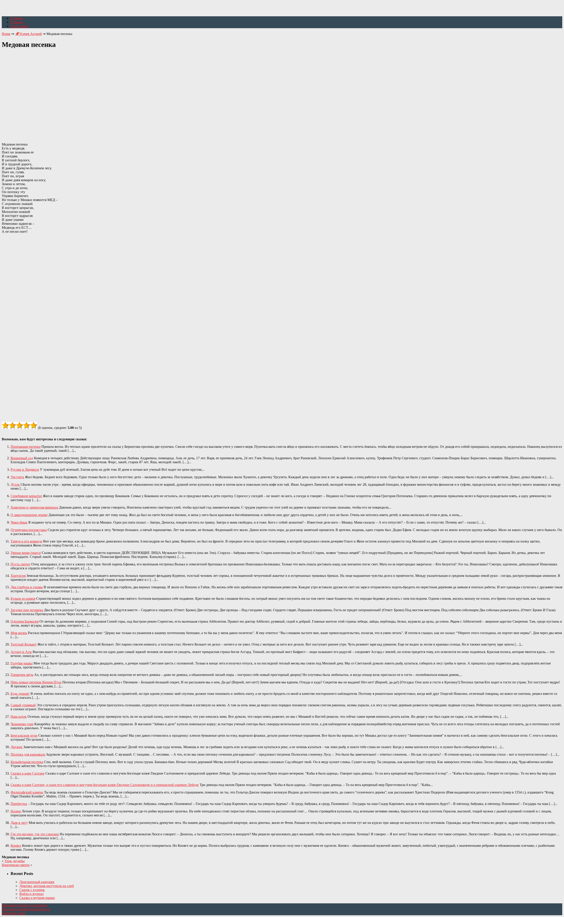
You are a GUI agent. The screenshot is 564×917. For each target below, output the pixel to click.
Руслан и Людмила (25, 469)
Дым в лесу (19, 823)
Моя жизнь (19, 633)
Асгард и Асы (21, 652)
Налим (16, 811)
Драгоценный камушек (36, 882)
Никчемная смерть (16, 865)
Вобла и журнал (31, 894)
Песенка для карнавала (28, 754)
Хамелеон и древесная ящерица (34, 507)
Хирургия (18, 576)
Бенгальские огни (24, 735)
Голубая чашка (22, 663)
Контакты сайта (14, 913)
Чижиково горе (22, 724)
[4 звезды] (26, 425)
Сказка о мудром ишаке (37, 898)
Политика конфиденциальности (26, 909)
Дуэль (15, 484)
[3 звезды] (19, 425)
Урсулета (17, 477)
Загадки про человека (27, 610)
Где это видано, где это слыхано (35, 834)
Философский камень (27, 792)
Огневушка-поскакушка (29, 530)
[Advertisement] (282, 93)
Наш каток (19, 716)
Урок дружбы (14, 861)
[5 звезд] (33, 425)
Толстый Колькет (24, 644)
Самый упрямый (23, 705)
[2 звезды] (12, 425)
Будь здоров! (20, 694)
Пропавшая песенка (26, 446)
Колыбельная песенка (27, 762)
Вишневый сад (22, 458)
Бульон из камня (23, 598)
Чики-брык (19, 522)
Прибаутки (19, 804)
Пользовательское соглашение (24, 905)
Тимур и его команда (26, 541)
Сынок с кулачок (32, 890)
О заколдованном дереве (29, 515)
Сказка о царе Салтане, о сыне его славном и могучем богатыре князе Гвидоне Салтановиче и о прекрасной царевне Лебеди (105, 785)
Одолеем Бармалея (25, 621)
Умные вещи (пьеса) (26, 553)
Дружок (16, 747)
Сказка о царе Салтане (28, 773)
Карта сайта (19, 26)
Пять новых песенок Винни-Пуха (36, 682)
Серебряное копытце (26, 496)
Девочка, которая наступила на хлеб (46, 886)
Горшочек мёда (22, 675)
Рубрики (17, 22)
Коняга (16, 845)
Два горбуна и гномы (27, 587)
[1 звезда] (5, 425)
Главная (16, 18)
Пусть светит (20, 564)
